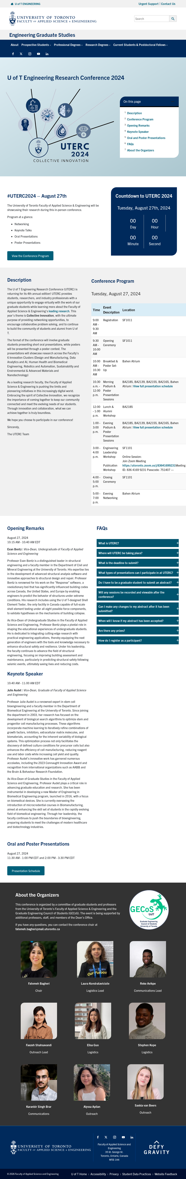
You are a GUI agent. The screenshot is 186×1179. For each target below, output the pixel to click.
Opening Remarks (138, 125)
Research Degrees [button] (97, 44)
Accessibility (98, 1174)
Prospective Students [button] (35, 44)
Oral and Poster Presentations (146, 138)
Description (134, 113)
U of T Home (79, 1174)
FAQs (130, 144)
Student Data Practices (136, 1174)
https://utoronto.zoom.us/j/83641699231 (148, 465)
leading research (59, 311)
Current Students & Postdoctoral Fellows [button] (139, 44)
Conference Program (140, 119)
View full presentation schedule (153, 386)
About (15, 44)
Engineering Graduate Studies (42, 34)
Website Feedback (166, 1174)
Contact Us (168, 3)
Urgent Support (149, 3)
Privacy (114, 1174)
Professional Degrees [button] (67, 44)
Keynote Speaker (138, 131)
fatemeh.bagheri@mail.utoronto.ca (37, 929)
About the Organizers (140, 150)
